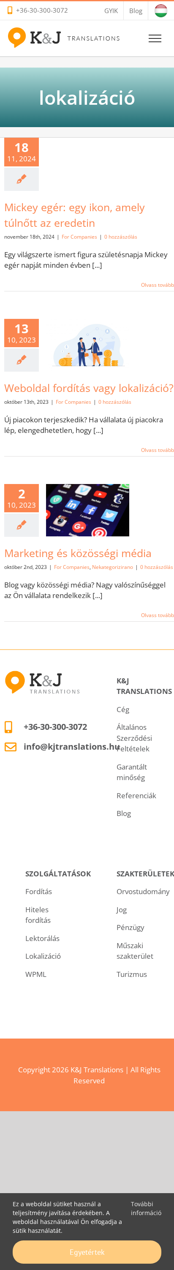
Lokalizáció (43, 956)
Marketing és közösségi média (78, 553)
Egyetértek (87, 1252)
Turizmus (132, 974)
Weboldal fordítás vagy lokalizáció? (89, 388)
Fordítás (38, 891)
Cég (123, 709)
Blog (124, 813)
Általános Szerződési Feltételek (134, 737)
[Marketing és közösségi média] (87, 510)
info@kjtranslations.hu (72, 746)
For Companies (79, 236)
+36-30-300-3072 (42, 10)
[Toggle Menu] (155, 38)
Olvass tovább (157, 284)
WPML (35, 974)
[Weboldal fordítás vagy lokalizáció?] (87, 345)
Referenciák (136, 795)
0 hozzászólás (120, 236)
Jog (122, 909)
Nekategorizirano (87, 536)
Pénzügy (130, 927)
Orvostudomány (143, 891)
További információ (146, 1208)
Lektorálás (42, 938)
